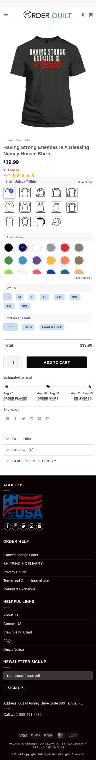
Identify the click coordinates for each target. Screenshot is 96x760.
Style (21, 181)
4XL (9, 306)
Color (14, 237)
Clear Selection (82, 277)
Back (28, 327)
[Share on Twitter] (23, 418)
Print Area (18, 318)
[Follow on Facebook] (7, 526)
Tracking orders (23, 744)
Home (7, 140)
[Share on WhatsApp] (7, 418)
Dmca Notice (13, 649)
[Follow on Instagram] (15, 526)
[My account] (83, 14)
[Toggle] (7, 439)
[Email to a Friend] (31, 418)
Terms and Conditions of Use (26, 581)
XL (45, 297)
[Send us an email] (31, 526)
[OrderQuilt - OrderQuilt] (48, 14)
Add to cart (57, 362)
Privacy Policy (14, 572)
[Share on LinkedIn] (47, 418)
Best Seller (23, 140)
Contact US (12, 624)
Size (11, 288)
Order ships (48, 398)
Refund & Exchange (19, 589)
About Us (10, 615)
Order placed (15, 398)
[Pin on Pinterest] (39, 418)
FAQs (7, 641)
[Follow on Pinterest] (39, 526)
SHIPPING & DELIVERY (34, 461)
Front (10, 327)
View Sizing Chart (17, 632)
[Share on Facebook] (15, 418)
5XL (25, 306)
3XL (75, 297)
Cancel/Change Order (20, 555)
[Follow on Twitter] (23, 526)
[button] (6, 14)
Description (22, 439)
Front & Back (52, 327)
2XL (59, 297)
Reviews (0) (22, 450)
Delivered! (83, 398)
